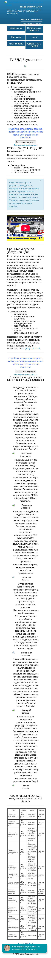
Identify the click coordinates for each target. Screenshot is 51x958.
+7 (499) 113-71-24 (31, 349)
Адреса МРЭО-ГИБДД (34, 45)
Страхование (16, 28)
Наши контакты (16, 44)
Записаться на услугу (31, 24)
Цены (34, 37)
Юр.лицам (16, 37)
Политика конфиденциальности (25, 145)
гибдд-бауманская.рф (31, 7)
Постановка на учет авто (34, 29)
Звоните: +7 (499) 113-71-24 (31, 19)
